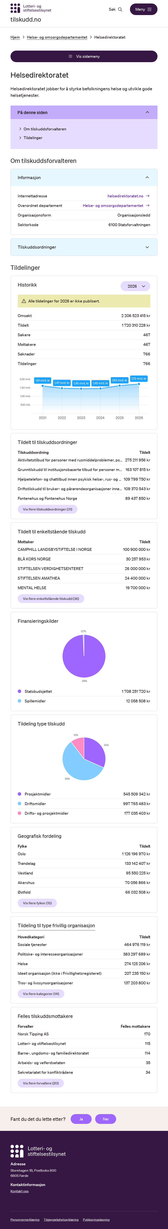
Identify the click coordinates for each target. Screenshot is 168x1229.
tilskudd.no (25, 19)
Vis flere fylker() (37, 903)
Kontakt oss (19, 1191)
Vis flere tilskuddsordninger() (47, 509)
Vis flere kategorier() (41, 994)
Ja (81, 1118)
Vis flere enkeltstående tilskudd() (51, 598)
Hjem (15, 37)
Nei (106, 1118)
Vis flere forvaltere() (41, 1083)
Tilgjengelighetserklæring (61, 1220)
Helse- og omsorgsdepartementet (57, 37)
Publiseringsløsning (96, 1220)
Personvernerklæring (24, 1220)
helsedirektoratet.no (125, 195)
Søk (112, 9)
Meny (140, 9)
